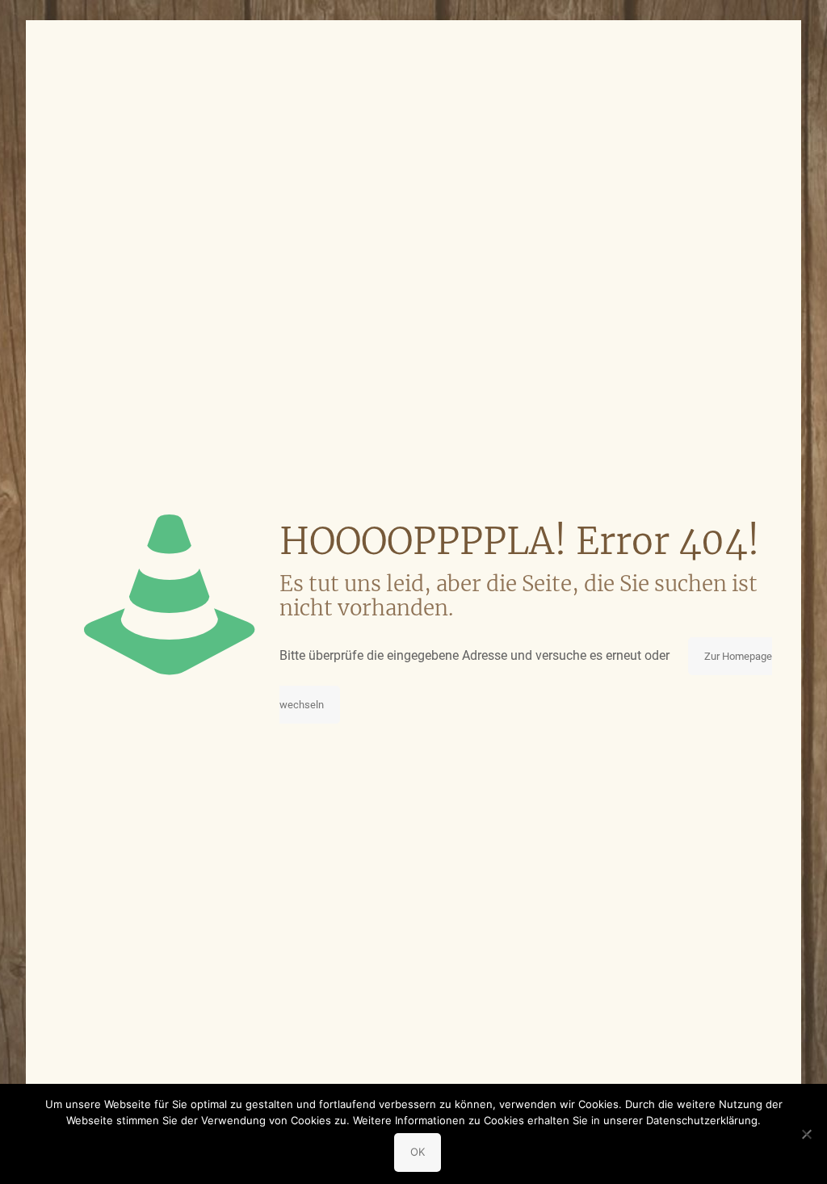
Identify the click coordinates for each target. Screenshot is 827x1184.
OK (417, 1151)
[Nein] (807, 1134)
